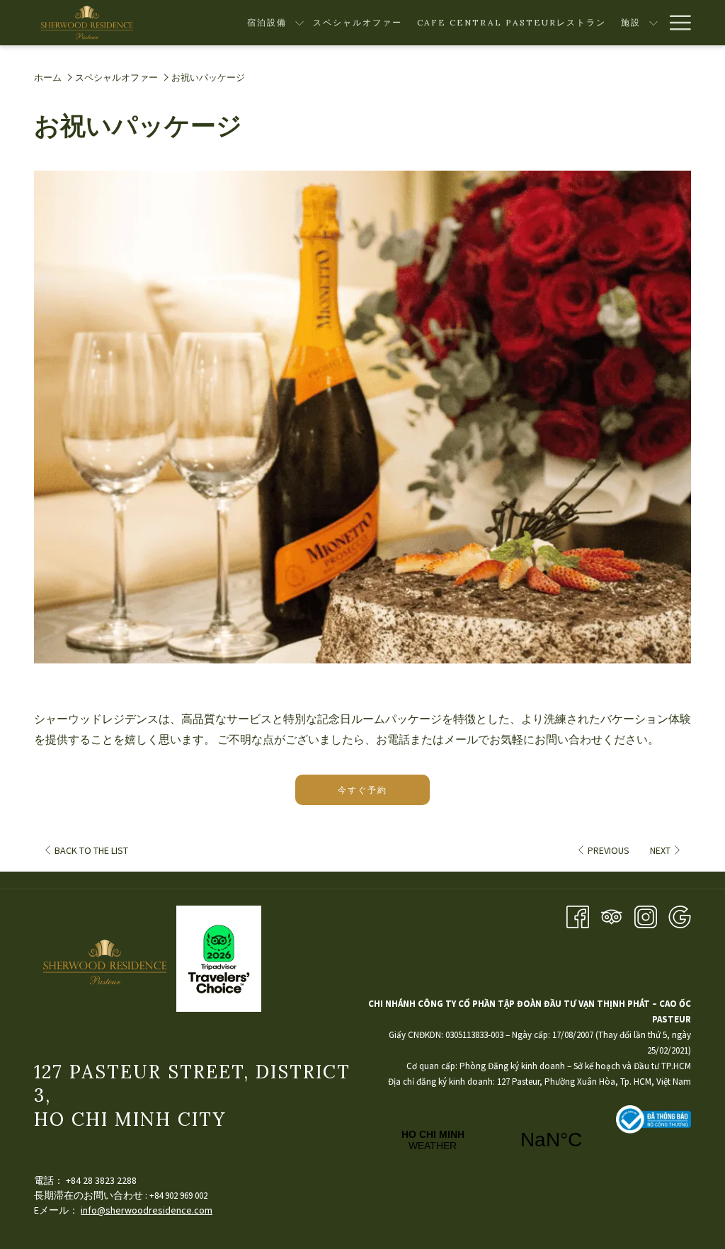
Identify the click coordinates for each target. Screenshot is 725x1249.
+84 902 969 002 (178, 1196)
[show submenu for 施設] (653, 22)
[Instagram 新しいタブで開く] (645, 915)
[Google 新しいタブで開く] (679, 915)
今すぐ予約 (362, 790)
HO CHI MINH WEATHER (492, 1140)
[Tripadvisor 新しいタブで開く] (611, 915)
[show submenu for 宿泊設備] (299, 22)
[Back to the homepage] (87, 22)
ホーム (48, 78)
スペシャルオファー (116, 78)
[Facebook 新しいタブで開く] (577, 915)
